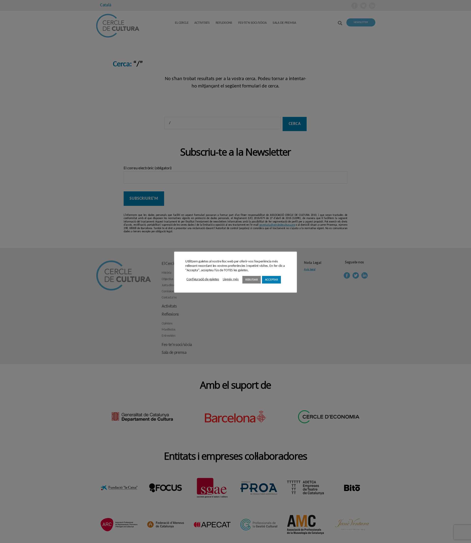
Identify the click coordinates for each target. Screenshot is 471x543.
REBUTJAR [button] (251, 279)
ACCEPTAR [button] (271, 279)
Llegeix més (231, 279)
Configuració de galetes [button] (202, 279)
